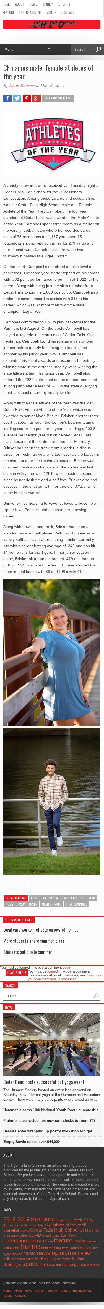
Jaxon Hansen (21, 85)
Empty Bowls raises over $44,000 (31, 1142)
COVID (35, 1235)
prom (18, 1259)
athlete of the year (45, 897)
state (44, 1264)
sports (30, 1264)
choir (95, 1230)
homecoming (51, 1248)
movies (17, 1254)
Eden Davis (68, 1235)
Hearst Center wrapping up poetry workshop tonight (47, 1131)
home (9, 904)
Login (67, 967)
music (29, 1253)
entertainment (19, 1241)
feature (63, 1240)
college (23, 1235)
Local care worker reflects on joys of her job (40, 929)
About (20, 4)
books (25, 1230)
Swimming (56, 1264)
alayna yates (64, 1220)
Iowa (65, 1248)
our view (81, 1253)
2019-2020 (42, 1219)
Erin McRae (45, 1241)
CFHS (85, 1230)
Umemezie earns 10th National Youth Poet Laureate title (50, 1110)
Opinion (48, 4)
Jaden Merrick (80, 1248)
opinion (61, 1252)
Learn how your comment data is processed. (65, 977)
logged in (54, 971)
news (44, 1253)
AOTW (7, 1225)
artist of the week (25, 1225)
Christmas (10, 1235)
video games (75, 1264)
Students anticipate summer (27, 952)
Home (6, 4)
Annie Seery (83, 1220)
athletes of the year (79, 897)
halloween (11, 1248)
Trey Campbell (76, 904)
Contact (68, 12)
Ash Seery (45, 1225)
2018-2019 (16, 1219)
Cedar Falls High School (54, 1229)
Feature (8, 12)
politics (8, 1259)
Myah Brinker (51, 904)
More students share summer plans (33, 940)
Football (80, 1241)
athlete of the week (69, 1225)
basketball (11, 1230)
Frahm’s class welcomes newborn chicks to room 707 (49, 1120)
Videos (51, 12)
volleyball (93, 1264)
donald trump (50, 1235)
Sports (64, 4)
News (33, 4)
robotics (28, 1259)
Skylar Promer (61, 1259)
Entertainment (30, 12)
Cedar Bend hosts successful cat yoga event (43, 1082)
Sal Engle (42, 1259)
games (92, 1241)
